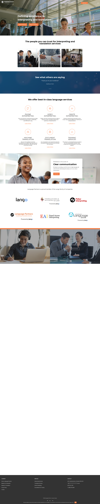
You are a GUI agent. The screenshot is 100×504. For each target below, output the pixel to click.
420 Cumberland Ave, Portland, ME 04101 (75, 481)
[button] (22, 24)
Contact (2, 489)
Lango (53, 498)
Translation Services (38, 483)
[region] (50, 84)
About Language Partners (6, 481)
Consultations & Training (39, 487)
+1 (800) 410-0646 (70, 487)
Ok (75, 502)
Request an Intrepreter (5, 483)
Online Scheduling (38, 485)
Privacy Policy (4, 487)
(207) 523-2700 (70, 485)
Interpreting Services (38, 481)
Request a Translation (5, 485)
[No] (98, 502)
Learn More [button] (28, 123)
